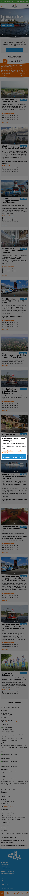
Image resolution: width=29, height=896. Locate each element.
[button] (26, 436)
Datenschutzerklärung (8, 451)
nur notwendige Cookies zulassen (17, 456)
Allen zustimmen (6, 456)
